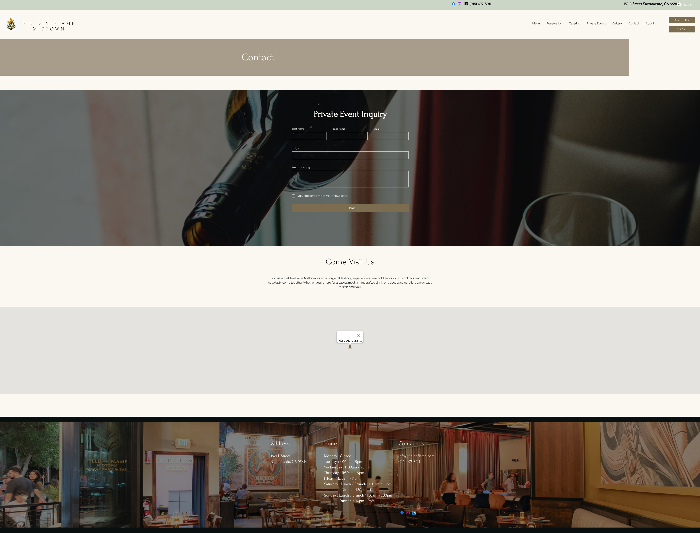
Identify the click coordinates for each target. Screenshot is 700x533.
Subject (296, 148)
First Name (299, 128)
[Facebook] (453, 4)
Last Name (340, 128)
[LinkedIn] (414, 513)
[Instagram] (459, 4)
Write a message (301, 167)
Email (378, 128)
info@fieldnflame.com (416, 456)
